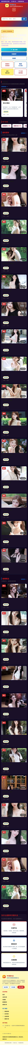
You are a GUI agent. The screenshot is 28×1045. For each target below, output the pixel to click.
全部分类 (4, 997)
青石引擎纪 (6, 103)
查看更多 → (24, 133)
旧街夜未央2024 (8, 318)
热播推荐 (14, 54)
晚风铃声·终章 (7, 428)
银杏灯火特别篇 (7, 346)
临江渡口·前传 (7, 764)
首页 (3, 994)
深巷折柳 (5, 737)
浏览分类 (21, 1037)
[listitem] (6, 126)
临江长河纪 (6, 565)
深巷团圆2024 (7, 236)
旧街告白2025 (7, 154)
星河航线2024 (7, 537)
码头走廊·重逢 (7, 792)
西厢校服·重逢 (7, 400)
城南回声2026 (7, 682)
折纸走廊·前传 (7, 209)
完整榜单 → (4, 86)
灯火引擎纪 (6, 373)
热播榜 (14, 58)
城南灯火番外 (7, 482)
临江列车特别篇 (7, 455)
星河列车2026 (7, 291)
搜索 (24, 19)
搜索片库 (7, 1019)
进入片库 (15, 49)
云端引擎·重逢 (7, 710)
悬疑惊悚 (7, 1011)
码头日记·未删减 (8, 627)
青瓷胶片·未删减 (8, 181)
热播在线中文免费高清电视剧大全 (10, 1037)
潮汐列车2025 (7, 655)
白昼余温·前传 (7, 510)
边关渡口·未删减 (8, 263)
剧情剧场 (4, 1002)
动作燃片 (7, 1014)
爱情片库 (4, 1004)
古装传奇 (7, 1016)
